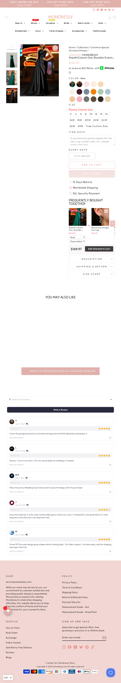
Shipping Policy (70, 592)
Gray (86, 99)
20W (88, 120)
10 (91, 113)
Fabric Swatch (13, 642)
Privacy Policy (69, 582)
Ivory (72, 92)
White (108, 84)
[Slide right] (112, 223)
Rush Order (12, 632)
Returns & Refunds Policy (75, 597)
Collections (83, 47)
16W (72, 120)
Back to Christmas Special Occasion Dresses (62, 371)
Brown (94, 99)
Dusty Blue (86, 92)
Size (72, 104)
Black (79, 84)
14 (101, 113)
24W (104, 120)
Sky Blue (108, 92)
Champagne (108, 99)
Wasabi (101, 92)
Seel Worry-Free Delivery (19, 647)
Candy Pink (79, 99)
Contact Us (51, 663)
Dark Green (72, 84)
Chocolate (101, 99)
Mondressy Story (66, 663)
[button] (18, 347)
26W (72, 126)
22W (96, 120)
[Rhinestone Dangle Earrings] (100, 217)
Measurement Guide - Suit (75, 607)
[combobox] (111, 399)
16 (106, 113)
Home (72, 47)
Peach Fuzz (72, 99)
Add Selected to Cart (99, 248)
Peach (101, 84)
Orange (94, 92)
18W (79, 120)
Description (92, 259)
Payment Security (71, 602)
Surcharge (11, 637)
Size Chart (92, 274)
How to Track (13, 627)
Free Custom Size (97, 126)
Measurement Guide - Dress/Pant (79, 612)
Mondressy (60, 17)
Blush (94, 84)
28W (81, 126)
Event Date (78, 150)
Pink (86, 84)
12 (96, 113)
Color (77, 78)
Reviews (10, 652)
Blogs (9, 657)
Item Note (77, 132)
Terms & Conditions (72, 587)
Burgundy (79, 92)
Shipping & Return (92, 266)
